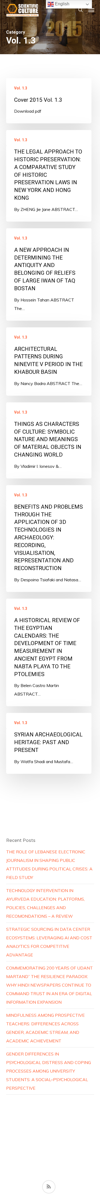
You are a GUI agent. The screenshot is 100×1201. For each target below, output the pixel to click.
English (61, 4)
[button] (91, 10)
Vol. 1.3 (20, 88)
